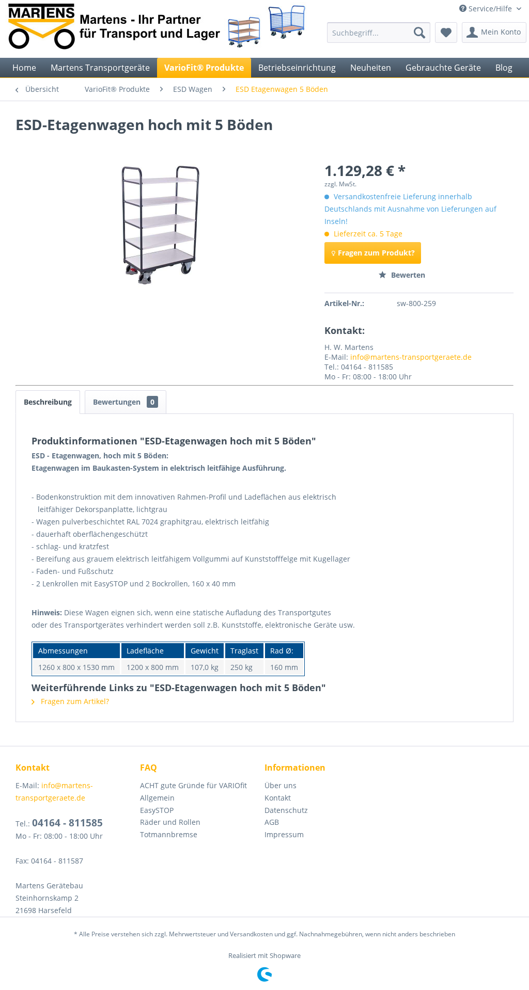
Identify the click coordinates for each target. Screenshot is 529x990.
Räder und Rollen (170, 822)
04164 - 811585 (67, 822)
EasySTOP (157, 810)
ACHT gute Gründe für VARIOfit (193, 785)
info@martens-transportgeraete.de (411, 357)
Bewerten (407, 275)
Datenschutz (286, 810)
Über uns (280, 785)
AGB (271, 822)
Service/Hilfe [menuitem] (490, 8)
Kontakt (277, 798)
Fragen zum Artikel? (74, 701)
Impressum (284, 834)
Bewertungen (123, 402)
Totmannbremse (168, 834)
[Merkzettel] (446, 32)
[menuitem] (378, 32)
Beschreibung (48, 402)
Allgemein (157, 798)
